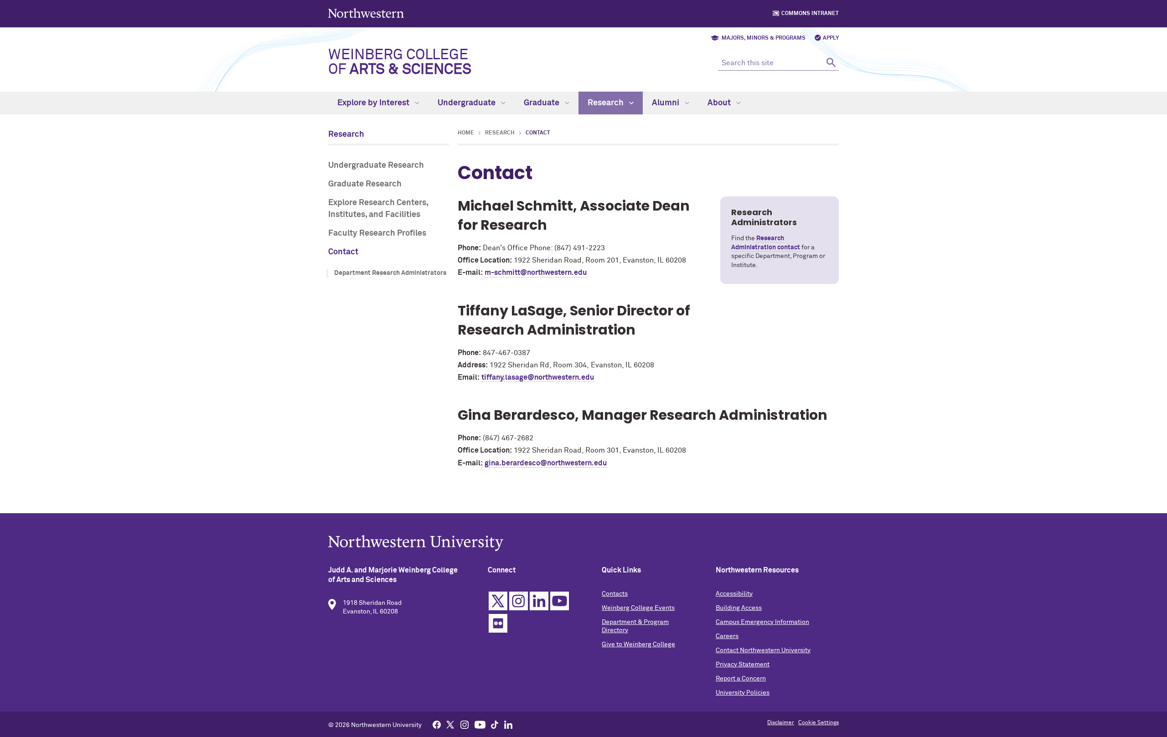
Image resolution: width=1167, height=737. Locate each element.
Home (466, 133)
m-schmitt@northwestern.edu (536, 272)
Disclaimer (780, 723)
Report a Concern (741, 678)
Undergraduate (467, 103)
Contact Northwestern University (763, 650)
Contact (343, 252)
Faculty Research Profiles (377, 233)
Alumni (666, 103)
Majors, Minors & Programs (764, 38)
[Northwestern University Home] (367, 13)
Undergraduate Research (376, 165)
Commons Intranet (810, 13)
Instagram (518, 601)
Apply (831, 38)
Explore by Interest (374, 103)
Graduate (542, 103)
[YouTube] (480, 724)
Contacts (615, 594)
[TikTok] (494, 724)
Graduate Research (365, 184)
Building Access (739, 608)
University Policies (742, 693)
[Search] (831, 62)
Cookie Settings (818, 723)
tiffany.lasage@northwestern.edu (537, 377)
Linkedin (539, 601)
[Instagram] (464, 724)
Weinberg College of (399, 62)
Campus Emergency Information (762, 622)
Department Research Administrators (390, 273)
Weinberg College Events (638, 608)
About (720, 103)
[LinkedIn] (508, 724)
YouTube (559, 601)
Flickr (498, 623)
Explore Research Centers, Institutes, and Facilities (378, 208)
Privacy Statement (742, 664)
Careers (727, 636)
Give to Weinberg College (638, 644)
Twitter (498, 601)
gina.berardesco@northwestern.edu (546, 463)
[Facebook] (437, 724)
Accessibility (734, 594)
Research (606, 103)
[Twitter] (450, 724)
